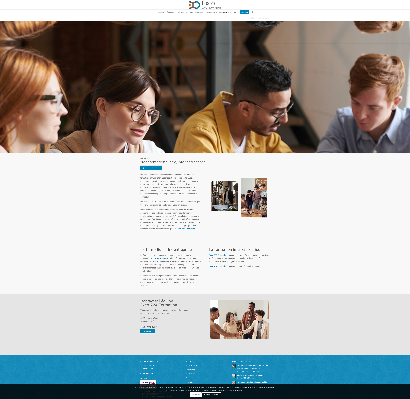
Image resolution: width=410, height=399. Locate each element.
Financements (190, 369)
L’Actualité (189, 382)
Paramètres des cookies (211, 394)
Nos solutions (190, 378)
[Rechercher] (251, 12)
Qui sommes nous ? (192, 365)
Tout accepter (195, 394)
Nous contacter (146, 378)
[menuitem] (161, 12)
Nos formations (190, 373)
